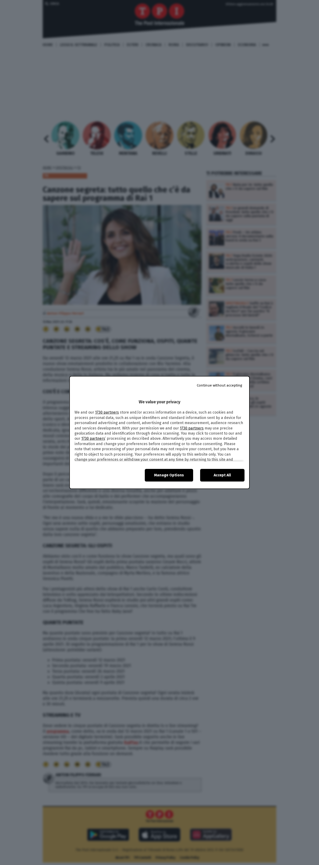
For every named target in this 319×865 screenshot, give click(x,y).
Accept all (222, 475)
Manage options (169, 475)
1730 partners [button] (107, 412)
